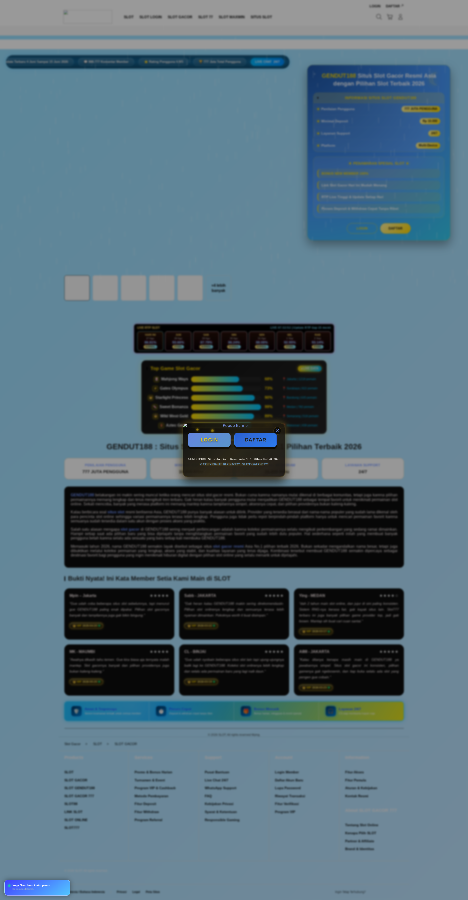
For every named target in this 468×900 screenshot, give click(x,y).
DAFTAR (255, 439)
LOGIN (209, 439)
